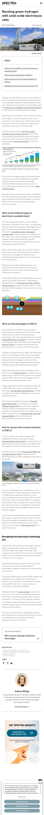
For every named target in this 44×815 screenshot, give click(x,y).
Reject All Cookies (22, 806)
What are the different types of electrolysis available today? (21, 69)
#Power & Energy (8, 655)
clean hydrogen (24, 592)
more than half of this (20, 141)
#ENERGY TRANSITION (10, 651)
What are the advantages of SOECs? (18, 75)
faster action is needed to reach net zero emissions (24, 107)
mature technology (27, 525)
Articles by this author (21, 707)
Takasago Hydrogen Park (10, 406)
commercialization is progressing (13, 441)
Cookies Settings (22, 801)
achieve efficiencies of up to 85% (13, 339)
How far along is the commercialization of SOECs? (21, 80)
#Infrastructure (24, 651)
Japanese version (36, 53)
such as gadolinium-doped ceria (22, 391)
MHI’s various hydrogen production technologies (20, 637)
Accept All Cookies (22, 811)
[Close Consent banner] (40, 782)
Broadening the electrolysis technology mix (21, 86)
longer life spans (20, 373)
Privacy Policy (22, 796)
